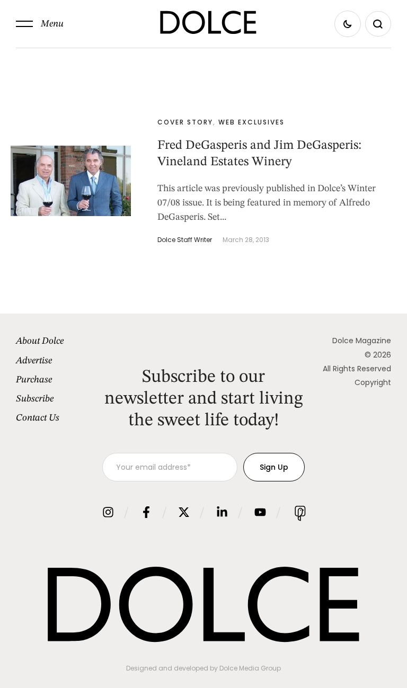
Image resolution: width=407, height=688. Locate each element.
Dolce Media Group (250, 668)
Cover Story (185, 122)
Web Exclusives (251, 122)
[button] (40, 23)
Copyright (373, 382)
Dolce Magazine (361, 340)
